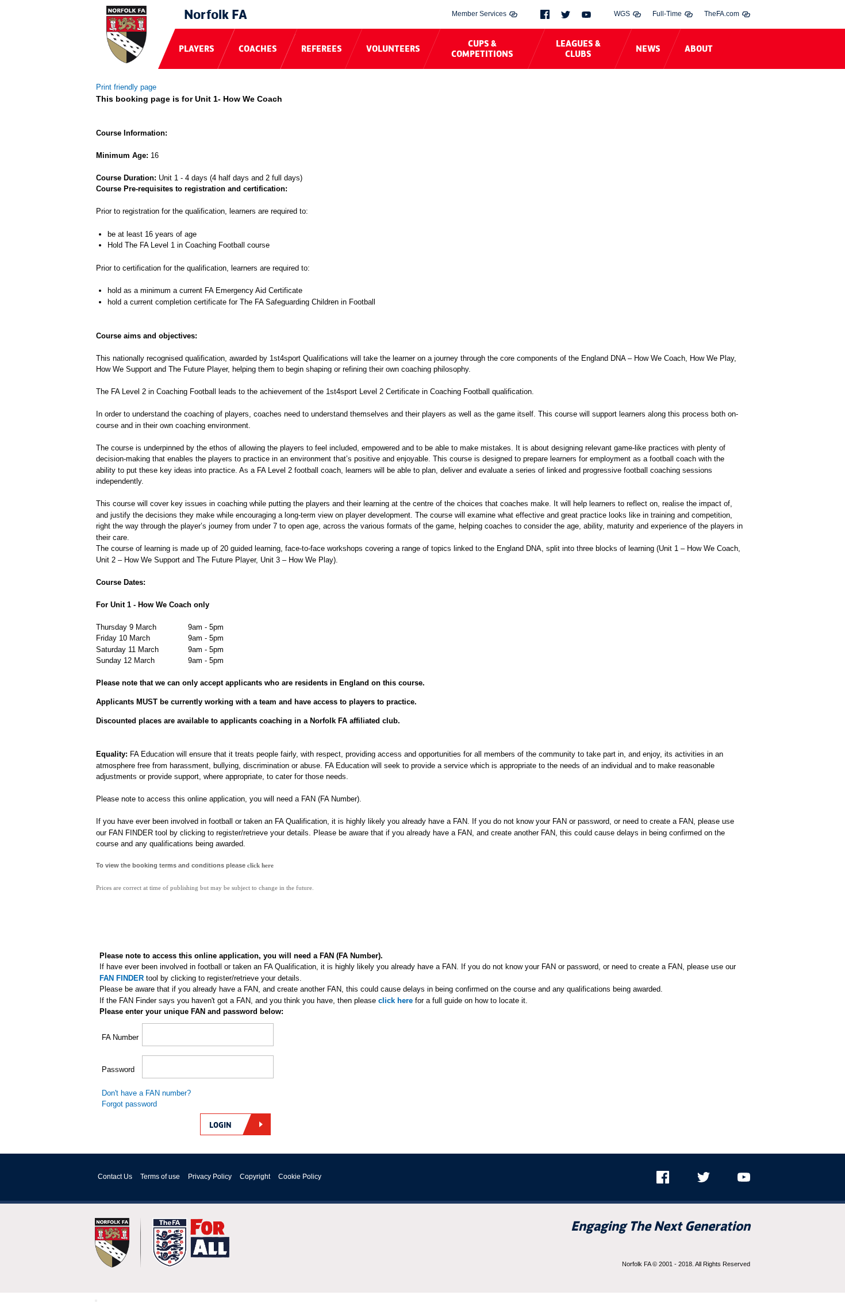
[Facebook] (545, 14)
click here (395, 1000)
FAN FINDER (121, 978)
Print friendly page (126, 87)
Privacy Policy (210, 1177)
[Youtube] (586, 14)
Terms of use (160, 1177)
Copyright (255, 1177)
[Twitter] (565, 14)
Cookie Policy (299, 1177)
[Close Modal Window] (96, 1301)
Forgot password (129, 1104)
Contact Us (115, 1177)
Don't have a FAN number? (146, 1093)
